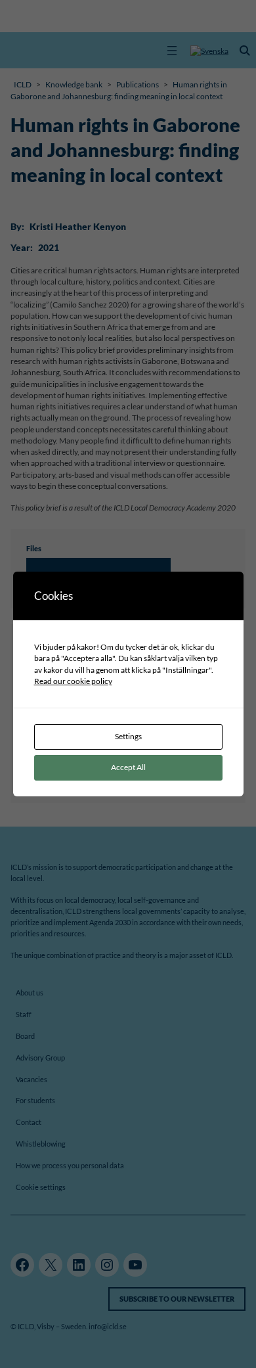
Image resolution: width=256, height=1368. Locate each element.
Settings (128, 736)
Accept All (128, 767)
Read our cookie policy (73, 681)
